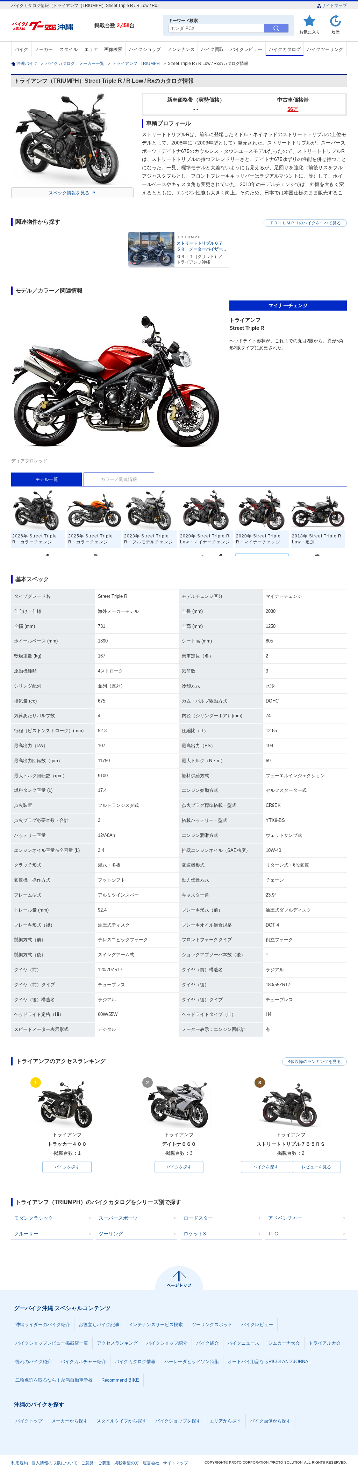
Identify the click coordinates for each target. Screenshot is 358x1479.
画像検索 (113, 49)
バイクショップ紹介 (166, 1343)
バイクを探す (67, 1167)
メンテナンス (181, 49)
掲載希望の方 (126, 1463)
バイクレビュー (246, 49)
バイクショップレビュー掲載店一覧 (51, 1343)
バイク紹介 (207, 1343)
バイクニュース (243, 1343)
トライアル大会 (325, 1343)
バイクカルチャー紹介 (83, 1361)
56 (292, 109)
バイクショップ (145, 49)
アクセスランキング (117, 1343)
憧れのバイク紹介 (33, 1361)
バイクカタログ (285, 49)
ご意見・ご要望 (95, 1463)
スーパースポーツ (118, 1218)
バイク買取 (212, 49)
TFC (273, 1233)
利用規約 (19, 1463)
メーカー (44, 49)
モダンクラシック (33, 1218)
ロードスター (198, 1218)
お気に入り (309, 32)
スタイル (68, 49)
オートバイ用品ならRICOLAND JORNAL (269, 1361)
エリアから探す (225, 1421)
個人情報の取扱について (54, 1463)
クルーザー (26, 1233)
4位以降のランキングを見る (314, 1061)
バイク (21, 49)
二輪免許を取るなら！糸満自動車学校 (54, 1380)
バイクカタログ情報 (135, 1361)
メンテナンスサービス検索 (155, 1324)
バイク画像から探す (270, 1421)
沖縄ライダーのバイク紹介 (42, 1324)
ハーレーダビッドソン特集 (191, 1361)
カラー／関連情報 (119, 479)
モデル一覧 (46, 479)
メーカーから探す (69, 1421)
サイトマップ (334, 5)
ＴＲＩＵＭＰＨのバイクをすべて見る (305, 223)
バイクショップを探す (178, 1421)
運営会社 (151, 1463)
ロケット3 (195, 1233)
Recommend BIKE (120, 1380)
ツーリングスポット (212, 1324)
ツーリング (111, 1233)
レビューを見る (316, 1167)
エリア (91, 49)
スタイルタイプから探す (121, 1421)
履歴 (335, 32)
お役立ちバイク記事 (99, 1324)
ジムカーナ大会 (284, 1343)
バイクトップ (29, 1421)
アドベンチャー (285, 1218)
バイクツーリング (325, 49)
